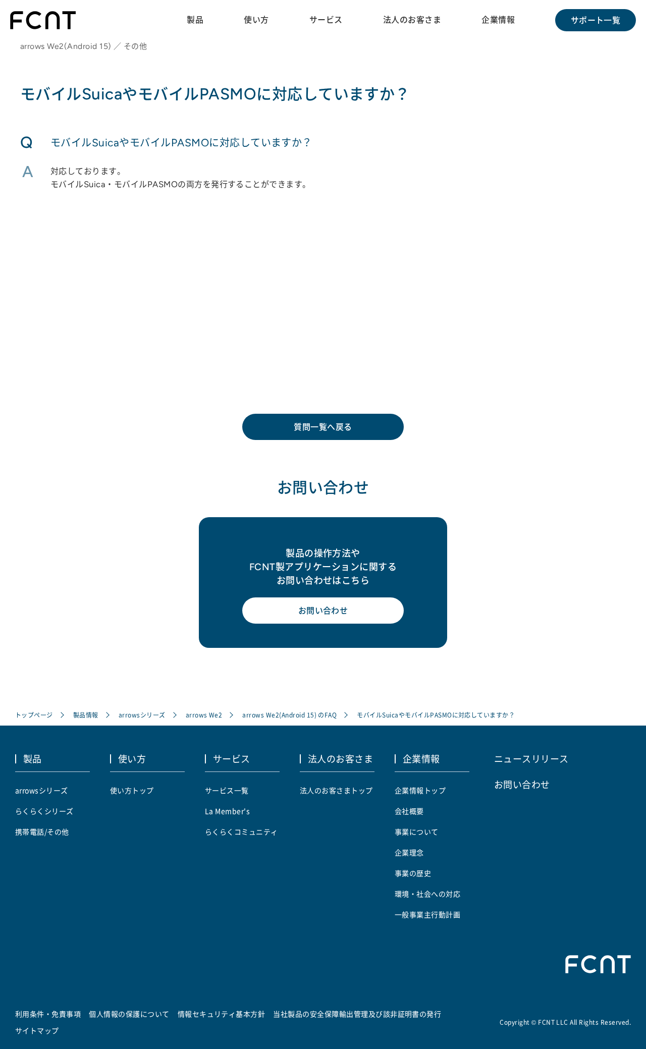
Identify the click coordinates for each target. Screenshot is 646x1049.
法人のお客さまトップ (336, 790)
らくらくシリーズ (44, 811)
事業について (417, 831)
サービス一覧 (227, 790)
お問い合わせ (323, 610)
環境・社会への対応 (427, 894)
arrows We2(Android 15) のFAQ (289, 714)
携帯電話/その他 (42, 831)
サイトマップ (37, 1030)
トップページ (34, 714)
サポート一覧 (596, 20)
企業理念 (409, 852)
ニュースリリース (531, 758)
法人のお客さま (412, 20)
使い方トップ (132, 790)
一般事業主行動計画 (427, 914)
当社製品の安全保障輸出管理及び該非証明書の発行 (357, 1014)
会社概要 (409, 811)
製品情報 (85, 714)
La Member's (227, 811)
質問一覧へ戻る (323, 427)
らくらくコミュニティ (241, 831)
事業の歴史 (413, 873)
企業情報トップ (420, 790)
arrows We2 (204, 714)
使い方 (256, 20)
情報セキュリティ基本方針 (221, 1014)
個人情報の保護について (129, 1014)
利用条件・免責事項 (48, 1014)
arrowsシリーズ (142, 714)
